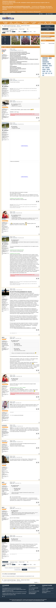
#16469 (11, 508)
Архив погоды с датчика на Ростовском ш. (18, 61)
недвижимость (45, 61)
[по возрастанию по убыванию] (17, 569)
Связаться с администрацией (47, 588)
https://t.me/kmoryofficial (8, 11)
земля (50, 71)
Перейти (36, 582)
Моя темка (11, 88)
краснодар (44, 60)
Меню (7, 13)
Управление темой (14, 29)
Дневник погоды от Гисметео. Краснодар (18, 63)
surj (15, 343)
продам (49, 63)
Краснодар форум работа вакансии (40, 599)
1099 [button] (28, 31)
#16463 (11, 376)
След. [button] (4, 32)
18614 (8, 30)
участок (50, 65)
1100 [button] (30, 31)
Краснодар (47, 67)
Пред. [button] (14, 31)
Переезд (18, 25)
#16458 (11, 124)
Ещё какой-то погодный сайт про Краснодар (19, 57)
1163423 (4, 30)
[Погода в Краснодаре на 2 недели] (51, 43)
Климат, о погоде (12, 79)
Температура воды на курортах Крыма (18, 71)
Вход (41, 13)
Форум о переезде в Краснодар (10, 25)
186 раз (8, 348)
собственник (45, 65)
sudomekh (4, 105)
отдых (47, 71)
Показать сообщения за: (9, 567)
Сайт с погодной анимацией (15, 72)
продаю (43, 71)
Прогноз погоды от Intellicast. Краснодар (18, 54)
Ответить (6, 561)
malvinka (4, 218)
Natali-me (4, 463)
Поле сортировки (24, 567)
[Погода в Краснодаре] (43, 43)
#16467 (11, 457)
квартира (44, 63)
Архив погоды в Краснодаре (15, 62)
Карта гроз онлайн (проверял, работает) (18, 68)
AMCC (3, 337)
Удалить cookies (45, 589)
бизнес (46, 73)
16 (10, 30)
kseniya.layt (4, 425)
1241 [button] (35, 31)
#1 (10, 50)
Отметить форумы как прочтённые (46, 592)
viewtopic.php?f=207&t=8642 (18, 415)
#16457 (11, 101)
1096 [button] (19, 31)
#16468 (11, 483)
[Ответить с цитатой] (36, 74)
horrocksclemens (32, 593)
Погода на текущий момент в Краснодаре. (18, 51)
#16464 (11, 402)
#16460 (11, 237)
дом (50, 58)
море (43, 67)
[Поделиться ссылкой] (38, 74)
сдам (43, 75)
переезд (45, 58)
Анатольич (4, 440)
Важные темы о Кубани (25, 25)
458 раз (8, 116)
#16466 (11, 441)
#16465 (11, 426)
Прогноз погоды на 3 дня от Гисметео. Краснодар (20, 53)
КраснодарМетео (13, 66)
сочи (49, 73)
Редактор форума (4, 51)
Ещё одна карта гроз (14, 69)
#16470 (11, 536)
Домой (4, 13)
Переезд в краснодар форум (28, 599)
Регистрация (50, 13)
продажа (44, 69)
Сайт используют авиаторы (15, 67)
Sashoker (4, 295)
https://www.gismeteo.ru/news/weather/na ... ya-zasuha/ (25, 327)
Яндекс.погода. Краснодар (15, 55)
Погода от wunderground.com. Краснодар (18, 56)
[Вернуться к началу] (39, 76)
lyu (13, 126)
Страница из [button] (7, 31)
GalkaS (3, 408)
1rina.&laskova (5, 84)
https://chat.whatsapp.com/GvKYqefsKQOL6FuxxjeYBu (16, 6)
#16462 (11, 338)
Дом (51, 73)
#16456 (11, 80)
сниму (43, 73)
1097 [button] (22, 31)
